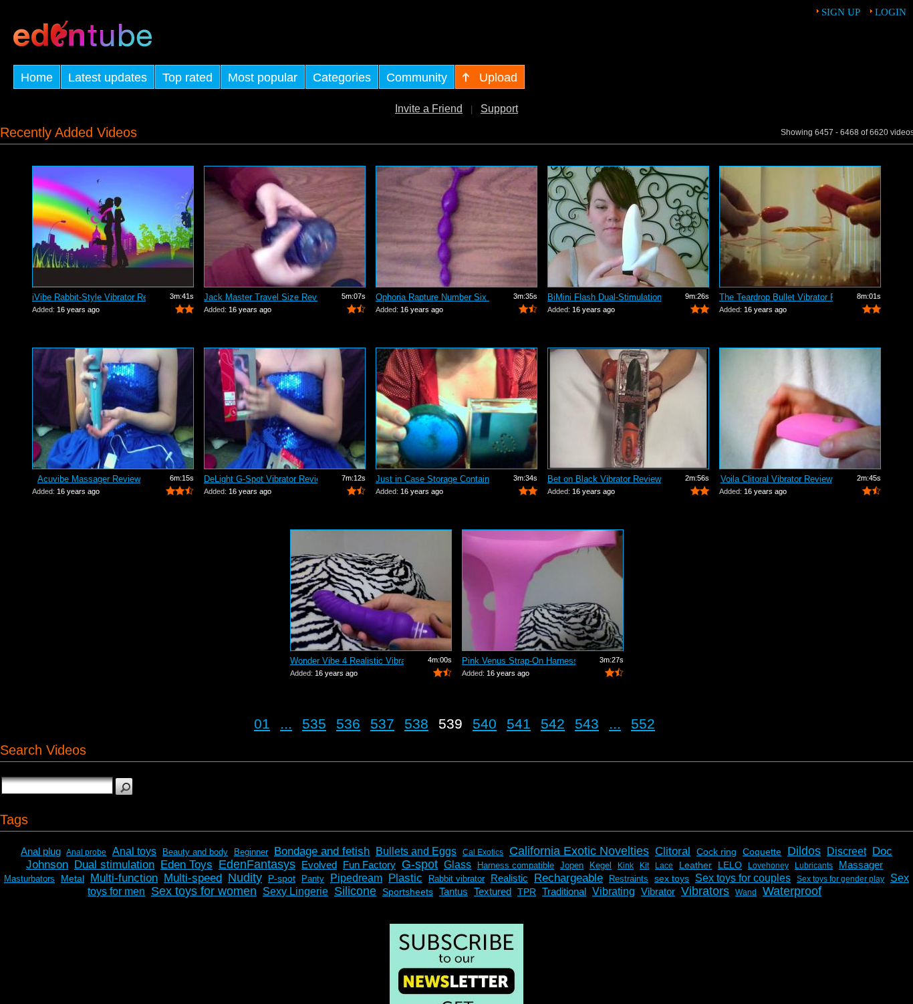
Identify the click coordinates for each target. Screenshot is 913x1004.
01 (262, 723)
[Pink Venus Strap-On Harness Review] (543, 590)
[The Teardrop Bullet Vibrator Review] (800, 226)
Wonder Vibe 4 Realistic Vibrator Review (347, 661)
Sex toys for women (204, 891)
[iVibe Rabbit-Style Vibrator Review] (113, 226)
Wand (746, 892)
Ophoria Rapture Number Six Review (432, 297)
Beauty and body (195, 852)
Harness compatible (515, 865)
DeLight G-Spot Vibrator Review (260, 479)
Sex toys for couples (743, 878)
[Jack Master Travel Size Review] (285, 226)
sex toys (671, 878)
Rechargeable (568, 878)
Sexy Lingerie (295, 891)
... (286, 723)
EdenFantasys (257, 864)
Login (890, 12)
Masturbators (29, 879)
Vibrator (658, 891)
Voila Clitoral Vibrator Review (776, 479)
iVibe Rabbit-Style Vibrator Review (89, 297)
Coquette (762, 851)
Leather (695, 865)
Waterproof (792, 891)
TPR (526, 891)
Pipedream (356, 878)
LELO (730, 865)
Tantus (453, 891)
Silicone (355, 891)
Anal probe (86, 852)
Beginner (251, 852)
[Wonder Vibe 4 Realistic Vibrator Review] (371, 590)
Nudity (245, 877)
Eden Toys (186, 864)
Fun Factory (369, 864)
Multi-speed (193, 878)
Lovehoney (768, 865)
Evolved (319, 864)
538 (416, 723)
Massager (861, 864)
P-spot (281, 878)
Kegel (601, 865)
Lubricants (814, 865)
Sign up (840, 12)
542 (553, 723)
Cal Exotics (483, 852)
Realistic (509, 878)
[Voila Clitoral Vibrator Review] (800, 408)
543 (587, 723)
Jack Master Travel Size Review (260, 297)
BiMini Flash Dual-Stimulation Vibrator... (604, 297)
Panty (312, 879)
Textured (492, 891)
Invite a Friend (429, 108)
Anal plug (41, 851)
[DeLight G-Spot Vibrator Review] (285, 408)
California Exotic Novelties (579, 851)
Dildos (804, 851)
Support (499, 108)
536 (348, 723)
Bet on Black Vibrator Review (604, 479)
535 (314, 723)
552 (643, 723)
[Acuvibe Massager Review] (113, 408)
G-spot (420, 864)
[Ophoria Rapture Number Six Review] (456, 226)
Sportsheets (407, 891)
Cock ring (716, 851)
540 (485, 723)
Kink (626, 865)
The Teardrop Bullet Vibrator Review (776, 297)
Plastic (405, 878)
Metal (72, 878)
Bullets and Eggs (416, 851)
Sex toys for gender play (840, 879)
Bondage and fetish (322, 851)
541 (519, 723)
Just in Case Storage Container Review (432, 479)
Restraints (628, 879)
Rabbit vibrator (456, 879)
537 (382, 723)
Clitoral (672, 851)
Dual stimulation (114, 864)
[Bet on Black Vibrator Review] (628, 408)
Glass (457, 864)
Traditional (564, 891)
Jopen (571, 865)
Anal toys (134, 851)
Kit (644, 865)
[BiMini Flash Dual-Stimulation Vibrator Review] (628, 226)
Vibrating (613, 891)
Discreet (846, 851)
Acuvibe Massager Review (88, 479)
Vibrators (705, 891)
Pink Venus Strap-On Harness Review (518, 661)
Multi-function (124, 878)
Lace (664, 865)
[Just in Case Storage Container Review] (456, 408)
